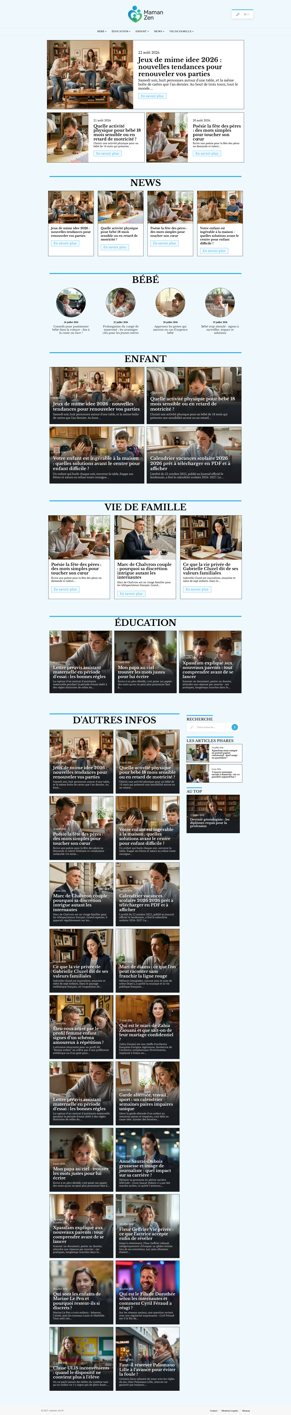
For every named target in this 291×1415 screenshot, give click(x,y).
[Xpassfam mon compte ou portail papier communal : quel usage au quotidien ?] (198, 753)
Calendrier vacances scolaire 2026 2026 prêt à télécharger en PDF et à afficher (190, 463)
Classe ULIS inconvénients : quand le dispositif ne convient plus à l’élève (81, 1372)
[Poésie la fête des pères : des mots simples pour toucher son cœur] (167, 137)
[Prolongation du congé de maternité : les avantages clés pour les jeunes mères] (120, 303)
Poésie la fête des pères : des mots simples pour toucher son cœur (217, 132)
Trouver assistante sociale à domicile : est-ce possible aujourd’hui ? (226, 774)
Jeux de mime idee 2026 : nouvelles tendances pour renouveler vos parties (180, 67)
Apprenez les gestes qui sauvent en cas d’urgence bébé (170, 329)
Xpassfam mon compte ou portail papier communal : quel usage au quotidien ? (224, 754)
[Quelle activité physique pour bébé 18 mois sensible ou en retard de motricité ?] (67, 137)
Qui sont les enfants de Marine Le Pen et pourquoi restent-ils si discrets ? (77, 1301)
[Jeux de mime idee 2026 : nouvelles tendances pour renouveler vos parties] (90, 74)
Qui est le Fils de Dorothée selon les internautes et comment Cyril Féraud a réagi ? (147, 1301)
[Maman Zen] (145, 14)
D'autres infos (114, 720)
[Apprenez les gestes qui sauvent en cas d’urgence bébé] (170, 303)
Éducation (145, 622)
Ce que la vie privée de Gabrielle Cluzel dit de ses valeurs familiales (210, 568)
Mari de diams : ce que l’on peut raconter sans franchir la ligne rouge (147, 971)
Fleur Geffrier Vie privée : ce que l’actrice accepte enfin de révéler (146, 1234)
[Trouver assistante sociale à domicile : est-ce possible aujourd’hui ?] (198, 773)
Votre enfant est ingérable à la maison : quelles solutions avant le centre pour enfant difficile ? (219, 235)
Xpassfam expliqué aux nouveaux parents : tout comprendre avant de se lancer (208, 670)
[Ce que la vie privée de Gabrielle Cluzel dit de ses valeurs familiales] (211, 538)
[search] (238, 14)
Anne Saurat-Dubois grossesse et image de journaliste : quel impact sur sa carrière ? (145, 1168)
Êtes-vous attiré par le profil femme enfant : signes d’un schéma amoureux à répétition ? (78, 1035)
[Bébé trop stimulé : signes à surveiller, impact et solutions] (220, 303)
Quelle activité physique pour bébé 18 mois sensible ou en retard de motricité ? (117, 132)
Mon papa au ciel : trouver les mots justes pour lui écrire (141, 672)
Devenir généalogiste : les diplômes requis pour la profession (209, 823)
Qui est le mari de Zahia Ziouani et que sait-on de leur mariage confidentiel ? (146, 1032)
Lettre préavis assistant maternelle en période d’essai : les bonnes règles (79, 672)
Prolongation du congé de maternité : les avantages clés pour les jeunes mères (121, 329)
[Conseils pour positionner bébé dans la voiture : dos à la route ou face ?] (71, 303)
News (145, 183)
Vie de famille (145, 507)
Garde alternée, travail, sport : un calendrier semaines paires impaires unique (146, 1101)
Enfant (145, 359)
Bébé (145, 280)
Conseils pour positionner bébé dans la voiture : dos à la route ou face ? (71, 329)
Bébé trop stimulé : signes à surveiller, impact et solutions (220, 329)
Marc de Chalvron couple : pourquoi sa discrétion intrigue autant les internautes (144, 571)
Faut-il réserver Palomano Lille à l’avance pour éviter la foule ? (147, 1369)
